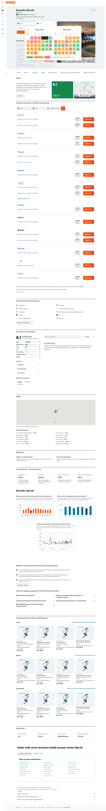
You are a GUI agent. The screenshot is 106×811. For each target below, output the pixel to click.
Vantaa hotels (47, 773)
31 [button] (74, 53)
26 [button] (46, 49)
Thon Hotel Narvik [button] (60, 642)
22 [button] (32, 49)
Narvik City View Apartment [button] (83, 641)
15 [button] (31, 45)
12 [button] (46, 41)
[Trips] (3, 29)
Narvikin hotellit (58, 807)
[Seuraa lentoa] (3, 24)
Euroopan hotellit (32, 807)
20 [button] (50, 45)
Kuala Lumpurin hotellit (25, 771)
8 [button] (66, 41)
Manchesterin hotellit (25, 762)
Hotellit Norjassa (41, 807)
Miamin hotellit (23, 769)
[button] (2, 2)
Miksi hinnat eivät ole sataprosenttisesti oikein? (30, 799)
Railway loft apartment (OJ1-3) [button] (84, 675)
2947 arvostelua (31, 14)
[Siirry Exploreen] (3, 21)
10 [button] (39, 41)
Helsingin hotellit (24, 765)
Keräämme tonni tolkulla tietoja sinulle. (28, 796)
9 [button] (35, 41)
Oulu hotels (71, 771)
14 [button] (28, 45)
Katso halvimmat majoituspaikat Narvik (85, 655)
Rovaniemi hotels (48, 775)
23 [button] (35, 49)
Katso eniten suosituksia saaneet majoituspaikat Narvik (81, 688)
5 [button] (46, 38)
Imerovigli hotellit (48, 771)
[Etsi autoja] (3, 13)
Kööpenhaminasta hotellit (74, 769)
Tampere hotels (23, 773)
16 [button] (35, 45)
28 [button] (28, 53)
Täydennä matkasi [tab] (38, 753)
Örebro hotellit (47, 769)
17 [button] (39, 45)
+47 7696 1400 (20, 18)
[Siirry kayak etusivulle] (10, 2)
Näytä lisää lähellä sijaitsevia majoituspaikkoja (83, 622)
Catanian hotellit (72, 767)
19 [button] (46, 45)
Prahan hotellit (71, 765)
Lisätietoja (81, 286)
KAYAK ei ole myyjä (23, 794)
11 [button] (77, 41)
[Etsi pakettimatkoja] (3, 17)
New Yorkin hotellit (72, 762)
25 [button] (43, 49)
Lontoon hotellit (47, 762)
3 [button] (39, 38)
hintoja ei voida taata (52, 789)
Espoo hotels (71, 773)
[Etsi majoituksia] (3, 10)
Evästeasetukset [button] (20, 292)
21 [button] (28, 49)
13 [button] (50, 41)
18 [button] (43, 45)
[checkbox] (24, 383)
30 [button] (35, 53)
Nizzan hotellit (47, 767)
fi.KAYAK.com (19, 807)
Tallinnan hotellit (23, 767)
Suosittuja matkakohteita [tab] (25, 753)
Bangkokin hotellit (48, 765)
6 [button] (50, 38)
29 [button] (32, 53)
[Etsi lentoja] (3, 7)
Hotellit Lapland (49, 807)
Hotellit (25, 807)
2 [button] (35, 38)
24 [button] (39, 49)
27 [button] (50, 49)
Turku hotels (23, 775)
